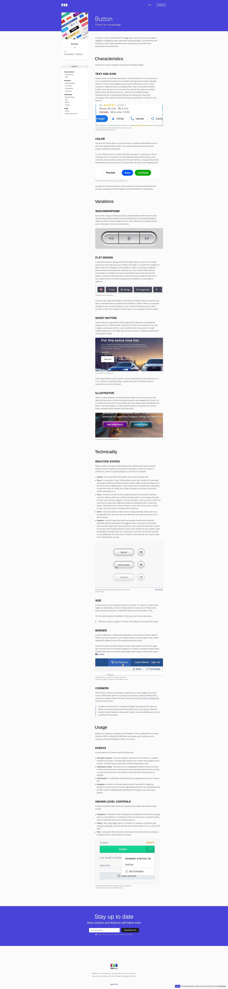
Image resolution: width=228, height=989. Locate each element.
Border (67, 102)
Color (66, 77)
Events (67, 111)
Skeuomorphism (70, 83)
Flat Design (68, 86)
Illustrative (68, 91)
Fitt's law (128, 616)
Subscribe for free (130, 930)
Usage (66, 108)
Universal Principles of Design (144, 698)
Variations (67, 80)
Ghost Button (69, 88)
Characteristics (69, 72)
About (150, 5)
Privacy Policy (222, 986)
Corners (67, 105)
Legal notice (114, 984)
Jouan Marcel (159, 589)
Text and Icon (69, 74)
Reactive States (69, 97)
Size (66, 100)
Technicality (68, 94)
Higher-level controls (71, 114)
